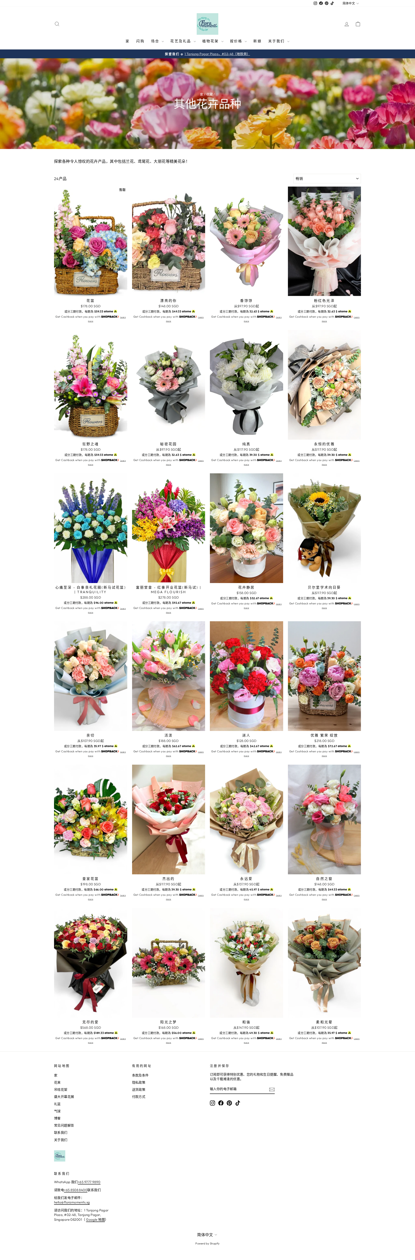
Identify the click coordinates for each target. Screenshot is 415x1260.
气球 (57, 1111)
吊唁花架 (60, 1089)
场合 (156, 41)
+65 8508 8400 (75, 1190)
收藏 (209, 94)
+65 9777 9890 (89, 1182)
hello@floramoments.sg (72, 1202)
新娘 (257, 41)
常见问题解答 (64, 1125)
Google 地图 (95, 1219)
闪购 (140, 41)
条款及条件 (140, 1075)
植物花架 (211, 41)
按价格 (237, 41)
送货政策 (138, 1089)
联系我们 (60, 1132)
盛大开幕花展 (64, 1097)
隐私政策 (138, 1082)
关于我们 (277, 41)
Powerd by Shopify (207, 1243)
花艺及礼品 (181, 41)
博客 (57, 1118)
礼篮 (57, 1104)
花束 (57, 1082)
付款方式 (138, 1097)
